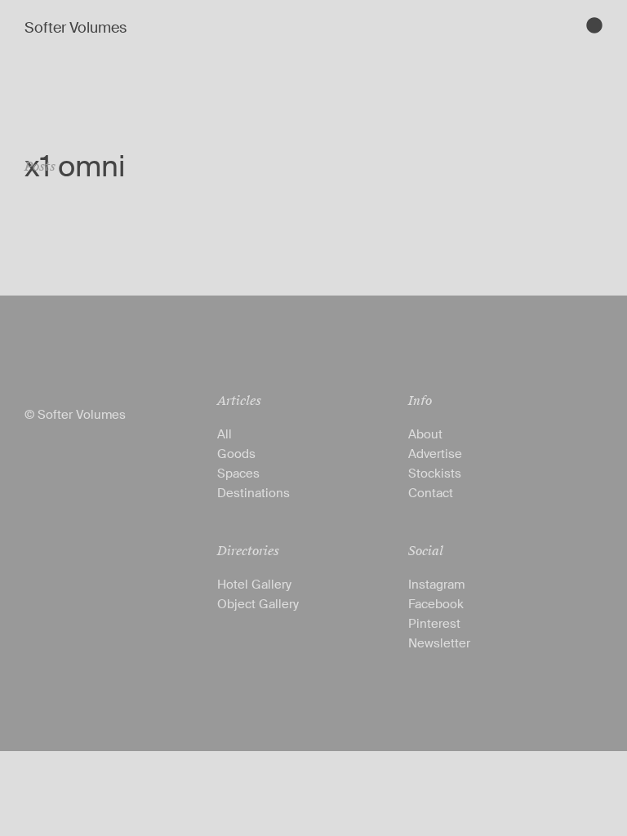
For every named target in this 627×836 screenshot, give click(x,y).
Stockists (434, 473)
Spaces (238, 473)
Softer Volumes (75, 28)
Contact (430, 493)
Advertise (435, 454)
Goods (236, 454)
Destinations (253, 493)
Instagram (436, 584)
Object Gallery (258, 604)
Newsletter (439, 643)
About (425, 434)
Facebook (436, 604)
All (224, 434)
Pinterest (434, 624)
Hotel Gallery (254, 584)
